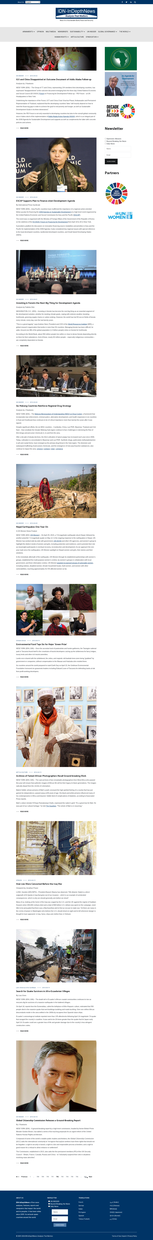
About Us (21, 2)
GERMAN (47, 449)
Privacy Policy (132, 1236)
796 (77, 1177)
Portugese (82, 1212)
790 (48, 1177)
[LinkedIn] (131, 2)
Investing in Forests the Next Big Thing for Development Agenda (48, 303)
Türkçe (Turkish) (84, 1219)
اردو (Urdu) (113, 1219)
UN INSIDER (91, 32)
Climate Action (21, 640)
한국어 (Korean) (115, 1215)
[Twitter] (126, 2)
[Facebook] (122, 2)
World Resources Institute (77, 324)
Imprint (124, 1236)
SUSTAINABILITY (76, 32)
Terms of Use (116, 1236)
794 (67, 1177)
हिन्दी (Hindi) (113, 1209)
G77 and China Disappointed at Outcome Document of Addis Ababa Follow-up (53, 79)
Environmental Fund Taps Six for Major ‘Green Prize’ (41, 644)
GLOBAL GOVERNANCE (106, 32)
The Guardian (51, 806)
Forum (41, 93)
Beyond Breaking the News (116, 141)
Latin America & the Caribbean (26, 987)
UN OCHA (57, 541)
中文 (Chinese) (114, 1205)
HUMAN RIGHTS (61, 37)
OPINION (40, 32)
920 (85, 1177)
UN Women (34, 535)
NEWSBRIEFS (63, 32)
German (81, 1205)
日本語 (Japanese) (116, 1212)
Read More (24, 128)
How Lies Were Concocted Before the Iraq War (39, 884)
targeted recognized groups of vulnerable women (75, 563)
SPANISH (40, 449)
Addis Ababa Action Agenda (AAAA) (61, 116)
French (81, 1202)
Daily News (111, 144)
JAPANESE (59, 449)
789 (43, 1177)
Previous (24, 1177)
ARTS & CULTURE (77, 37)
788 (38, 1177)
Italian (81, 1209)
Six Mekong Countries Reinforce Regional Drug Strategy (43, 406)
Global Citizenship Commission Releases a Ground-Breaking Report (48, 1120)
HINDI (53, 449)
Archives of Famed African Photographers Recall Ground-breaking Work (51, 776)
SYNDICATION (91, 37)
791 (53, 1177)
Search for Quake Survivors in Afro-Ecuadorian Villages (43, 991)
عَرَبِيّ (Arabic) (114, 1202)
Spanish (81, 1215)
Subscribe (111, 161)
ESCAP (77, 215)
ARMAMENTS (28, 32)
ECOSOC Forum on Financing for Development (50, 222)
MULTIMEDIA (51, 32)
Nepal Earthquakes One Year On (32, 527)
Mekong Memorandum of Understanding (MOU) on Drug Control (58, 414)
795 (72, 1177)
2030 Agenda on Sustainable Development (55, 212)
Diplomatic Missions (114, 139)
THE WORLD (124, 32)
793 (62, 1177)
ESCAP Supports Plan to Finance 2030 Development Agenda (45, 201)
